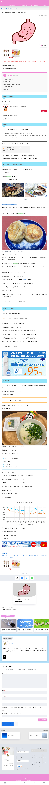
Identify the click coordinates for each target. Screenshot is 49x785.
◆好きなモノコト (36, 5)
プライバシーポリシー (24, 778)
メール (4, 696)
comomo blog (24, 2)
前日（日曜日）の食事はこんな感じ (12, 84)
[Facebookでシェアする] (22, 578)
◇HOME (5, 5)
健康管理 (9, 609)
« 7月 (39, 766)
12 (39, 757)
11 (36, 757)
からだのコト (11, 607)
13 (41, 757)
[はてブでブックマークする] (27, 578)
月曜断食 (14, 609)
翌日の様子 (6, 89)
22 (45, 759)
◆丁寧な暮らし (22, 5)
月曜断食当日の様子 (8, 86)
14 (43, 757)
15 (45, 757)
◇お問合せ (44, 5)
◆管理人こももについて (12, 5)
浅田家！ (25, 279)
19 (39, 759)
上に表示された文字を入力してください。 (12, 713)
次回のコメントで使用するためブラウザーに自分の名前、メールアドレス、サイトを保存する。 (23, 707)
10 (34, 757)
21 (43, 759)
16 (32, 759)
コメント (4, 673)
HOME (25, 776)
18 (36, 759)
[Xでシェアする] (17, 578)
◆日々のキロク (29, 5)
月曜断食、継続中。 (8, 79)
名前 (3, 690)
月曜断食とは (7, 81)
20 (41, 759)
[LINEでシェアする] (32, 578)
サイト (3, 702)
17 (34, 759)
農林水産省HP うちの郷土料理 (9, 204)
